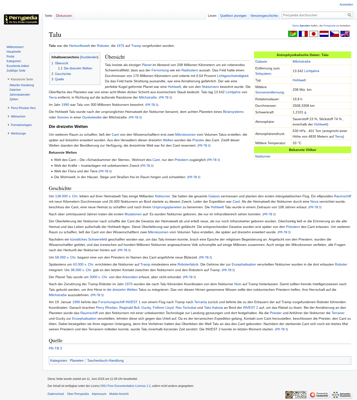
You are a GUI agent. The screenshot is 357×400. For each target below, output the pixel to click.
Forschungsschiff (111, 302)
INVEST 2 (250, 307)
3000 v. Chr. (99, 277)
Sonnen (63, 117)
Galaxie (261, 61)
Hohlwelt (299, 80)
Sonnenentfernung (269, 92)
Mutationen (133, 214)
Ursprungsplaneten (167, 207)
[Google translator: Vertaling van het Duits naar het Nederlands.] (324, 33)
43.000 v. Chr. (83, 264)
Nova (314, 201)
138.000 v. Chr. (66, 196)
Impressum (99, 394)
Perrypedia (329, 25)
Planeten (77, 360)
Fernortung (160, 70)
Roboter (103, 46)
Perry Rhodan (106, 307)
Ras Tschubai (186, 307)
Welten (168, 140)
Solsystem (263, 73)
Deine (301, 25)
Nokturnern (210, 87)
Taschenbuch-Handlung (105, 360)
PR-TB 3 (165, 97)
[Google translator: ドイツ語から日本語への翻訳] (313, 33)
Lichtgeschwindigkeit (232, 76)
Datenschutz (56, 394)
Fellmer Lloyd (163, 307)
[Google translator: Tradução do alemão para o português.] (292, 33)
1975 (120, 46)
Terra (339, 136)
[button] (22, 79)
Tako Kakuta (213, 307)
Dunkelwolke (92, 117)
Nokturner (263, 156)
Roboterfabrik (188, 264)
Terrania (200, 302)
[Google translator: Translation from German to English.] (344, 33)
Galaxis (214, 196)
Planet (147, 65)
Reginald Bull (129, 307)
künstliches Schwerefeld (88, 239)
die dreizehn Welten (122, 290)
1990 (65, 105)
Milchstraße (302, 61)
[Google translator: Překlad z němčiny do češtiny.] (334, 33)
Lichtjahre (311, 71)
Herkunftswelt (79, 46)
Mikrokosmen (185, 134)
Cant (115, 134)
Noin (237, 284)
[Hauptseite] (21, 19)
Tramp (136, 46)
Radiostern (189, 70)
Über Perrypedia (78, 394)
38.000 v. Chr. (81, 270)
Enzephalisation (244, 264)
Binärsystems (233, 112)
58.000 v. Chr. (65, 257)
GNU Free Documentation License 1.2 (125, 386)
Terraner (338, 313)
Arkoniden (130, 277)
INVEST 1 (133, 302)
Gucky (146, 307)
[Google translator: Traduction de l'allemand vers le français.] (303, 33)
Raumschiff (342, 196)
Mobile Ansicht (118, 394)
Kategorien (58, 360)
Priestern (181, 160)
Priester (198, 140)
